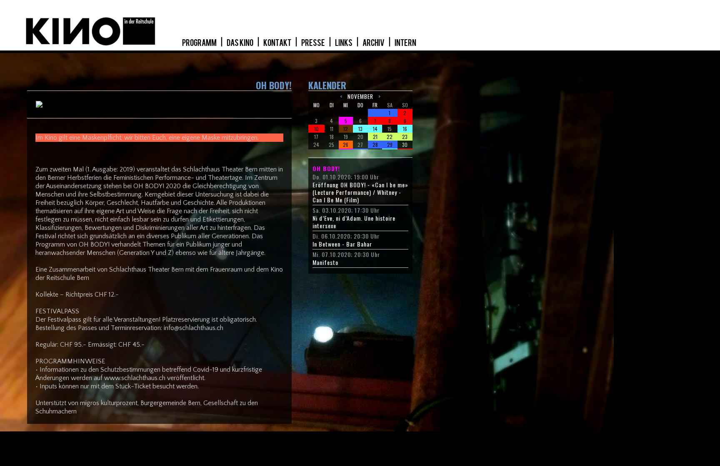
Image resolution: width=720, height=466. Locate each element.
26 (345, 144)
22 (389, 136)
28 (375, 144)
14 (375, 128)
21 (375, 136)
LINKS (344, 43)
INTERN (405, 43)
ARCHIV (374, 43)
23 (405, 136)
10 (316, 128)
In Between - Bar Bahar (342, 244)
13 (360, 128)
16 (405, 128)
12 (345, 128)
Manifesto (325, 262)
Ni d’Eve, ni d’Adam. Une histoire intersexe (353, 221)
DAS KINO (240, 43)
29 (389, 144)
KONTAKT (278, 43)
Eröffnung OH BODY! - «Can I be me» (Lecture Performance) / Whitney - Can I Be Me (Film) (360, 192)
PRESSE (314, 43)
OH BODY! (326, 168)
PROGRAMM (199, 43)
